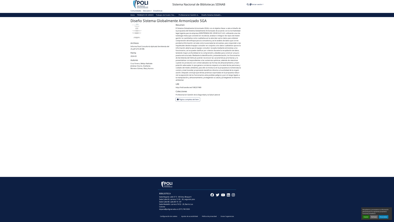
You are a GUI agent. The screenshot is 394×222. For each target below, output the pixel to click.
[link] (152, 47)
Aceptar (366, 217)
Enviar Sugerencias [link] (227, 216)
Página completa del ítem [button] (189, 99)
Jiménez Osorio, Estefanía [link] (140, 66)
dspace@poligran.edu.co (168, 209)
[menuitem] (147, 11)
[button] (141, 4)
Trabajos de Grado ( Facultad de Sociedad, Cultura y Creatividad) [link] (166, 15)
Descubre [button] (146, 11)
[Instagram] (233, 195)
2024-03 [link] (134, 56)
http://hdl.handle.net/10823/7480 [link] (188, 87)
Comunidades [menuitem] (136, 11)
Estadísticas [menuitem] (157, 11)
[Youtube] (223, 195)
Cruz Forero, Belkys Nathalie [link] (141, 63)
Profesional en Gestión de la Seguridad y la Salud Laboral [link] (189, 15)
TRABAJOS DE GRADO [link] (145, 15)
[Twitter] (217, 195)
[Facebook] (212, 195)
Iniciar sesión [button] (257, 4)
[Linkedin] (228, 195)
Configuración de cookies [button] (168, 216)
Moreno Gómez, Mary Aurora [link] (142, 68)
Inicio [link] (133, 15)
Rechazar (374, 217)
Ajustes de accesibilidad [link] (189, 216)
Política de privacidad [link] (209, 216)
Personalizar (383, 217)
